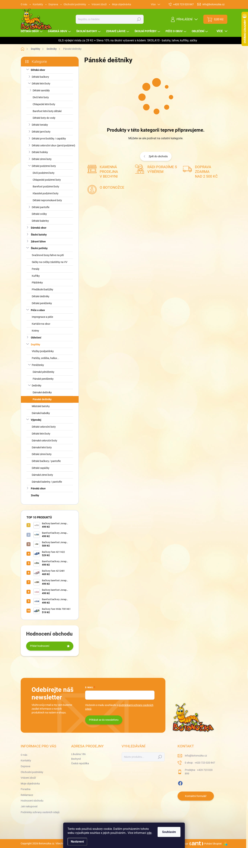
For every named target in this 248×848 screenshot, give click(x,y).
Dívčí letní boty (41, 97)
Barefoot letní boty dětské (47, 111)
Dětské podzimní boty (44, 166)
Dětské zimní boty (42, 159)
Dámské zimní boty (42, 474)
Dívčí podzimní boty (43, 172)
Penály (35, 268)
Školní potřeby (39, 248)
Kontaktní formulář (195, 796)
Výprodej (36, 419)
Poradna (26, 789)
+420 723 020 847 (204, 762)
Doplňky (35, 344)
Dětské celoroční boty (44, 426)
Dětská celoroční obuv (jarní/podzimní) (53, 145)
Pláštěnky (37, 282)
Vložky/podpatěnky (43, 351)
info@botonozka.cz (196, 755)
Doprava (53, 4)
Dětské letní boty (41, 83)
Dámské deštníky (42, 392)
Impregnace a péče (42, 316)
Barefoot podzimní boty (46, 186)
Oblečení (36, 337)
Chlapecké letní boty (44, 104)
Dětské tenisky (40, 124)
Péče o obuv (38, 310)
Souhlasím (169, 832)
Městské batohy (41, 406)
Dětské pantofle (40, 207)
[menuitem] (32, 31)
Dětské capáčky (40, 467)
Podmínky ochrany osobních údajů (40, 812)
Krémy (35, 330)
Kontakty (38, 4)
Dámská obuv (38, 227)
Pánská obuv (38, 488)
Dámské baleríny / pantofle (47, 481)
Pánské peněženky (43, 378)
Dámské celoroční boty (44, 440)
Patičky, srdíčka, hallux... (45, 358)
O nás (24, 4)
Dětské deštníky (40, 296)
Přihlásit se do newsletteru (104, 719)
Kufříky (36, 275)
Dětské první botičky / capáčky (49, 138)
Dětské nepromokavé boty (47, 200)
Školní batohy (39, 234)
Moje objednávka (121, 4)
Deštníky (36, 385)
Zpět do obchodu (158, 156)
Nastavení (77, 841)
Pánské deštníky (42, 399)
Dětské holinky (40, 152)
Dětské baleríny (40, 220)
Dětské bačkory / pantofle (46, 461)
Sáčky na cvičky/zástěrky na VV (49, 262)
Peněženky (38, 365)
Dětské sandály (41, 90)
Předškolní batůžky (42, 289)
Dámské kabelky (41, 413)
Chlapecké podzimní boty (47, 179)
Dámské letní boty (42, 447)
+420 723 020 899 (199, 771)
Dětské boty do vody (44, 117)
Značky (35, 495)
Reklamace (27, 795)
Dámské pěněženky (43, 371)
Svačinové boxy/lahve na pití (48, 255)
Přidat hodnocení (39, 645)
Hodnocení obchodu (32, 800)
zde (149, 833)
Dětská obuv (38, 69)
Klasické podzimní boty (45, 193)
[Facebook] (180, 782)
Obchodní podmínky (75, 4)
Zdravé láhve (38, 241)
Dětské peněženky (42, 303)
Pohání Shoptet (213, 843)
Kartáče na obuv (41, 323)
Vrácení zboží (99, 4)
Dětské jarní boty (41, 131)
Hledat (139, 19)
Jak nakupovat (29, 806)
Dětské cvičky (39, 213)
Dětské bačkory (40, 76)
